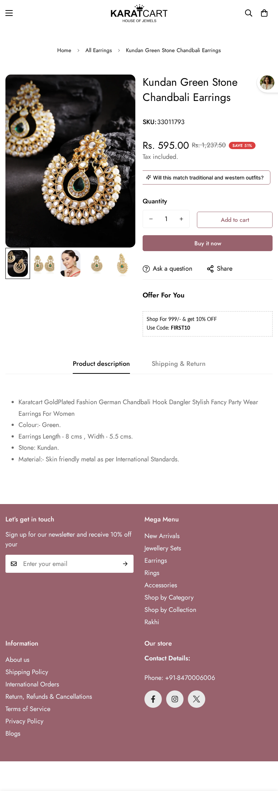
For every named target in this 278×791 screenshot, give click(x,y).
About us (17, 659)
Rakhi (151, 622)
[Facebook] (153, 699)
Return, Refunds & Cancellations (48, 696)
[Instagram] (175, 699)
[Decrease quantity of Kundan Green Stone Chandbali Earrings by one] (151, 219)
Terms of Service (27, 709)
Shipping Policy (26, 672)
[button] (264, 13)
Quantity (155, 201)
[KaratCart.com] (139, 13)
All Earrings (98, 50)
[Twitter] (196, 699)
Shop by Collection (170, 609)
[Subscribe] (125, 564)
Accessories (160, 585)
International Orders (32, 684)
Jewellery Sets (162, 548)
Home (64, 50)
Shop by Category (169, 597)
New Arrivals (162, 536)
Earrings (155, 560)
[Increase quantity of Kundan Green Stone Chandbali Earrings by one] (181, 219)
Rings (151, 573)
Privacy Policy (24, 721)
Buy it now (207, 243)
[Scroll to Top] (264, 751)
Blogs (12, 733)
